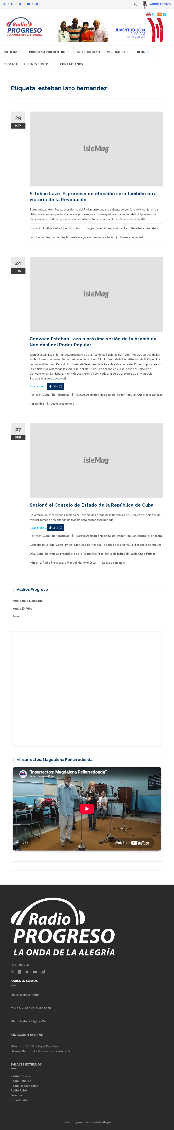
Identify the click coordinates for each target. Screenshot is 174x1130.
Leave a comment (131, 237)
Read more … (38, 386)
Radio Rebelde (21, 1081)
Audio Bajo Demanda (28, 600)
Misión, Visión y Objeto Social (31, 1008)
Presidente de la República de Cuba (121, 553)
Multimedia (116, 52)
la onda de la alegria (116, 544)
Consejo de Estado (42, 544)
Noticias (10, 52)
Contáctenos (71, 64)
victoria (108, 237)
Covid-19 (62, 544)
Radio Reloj (19, 1090)
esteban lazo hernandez (85, 544)
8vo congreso (88, 52)
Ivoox (17, 616)
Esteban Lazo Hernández (129, 228)
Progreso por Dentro (47, 52)
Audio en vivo (22, 608)
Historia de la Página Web (29, 1021)
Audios (47, 228)
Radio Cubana (20, 1076)
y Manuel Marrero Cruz (80, 562)
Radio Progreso (53, 562)
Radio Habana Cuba (24, 1085)
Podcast (10, 64)
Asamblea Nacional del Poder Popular (111, 394)
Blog (141, 52)
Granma (16, 1095)
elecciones (104, 228)
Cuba (56, 228)
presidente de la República (78, 553)
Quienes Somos (36, 64)
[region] (108, 30)
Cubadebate (19, 1100)
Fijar (64, 228)
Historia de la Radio (25, 994)
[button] (108, 30)
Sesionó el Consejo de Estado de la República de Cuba (92, 505)
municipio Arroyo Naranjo (69, 237)
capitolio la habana (149, 535)
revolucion (94, 237)
